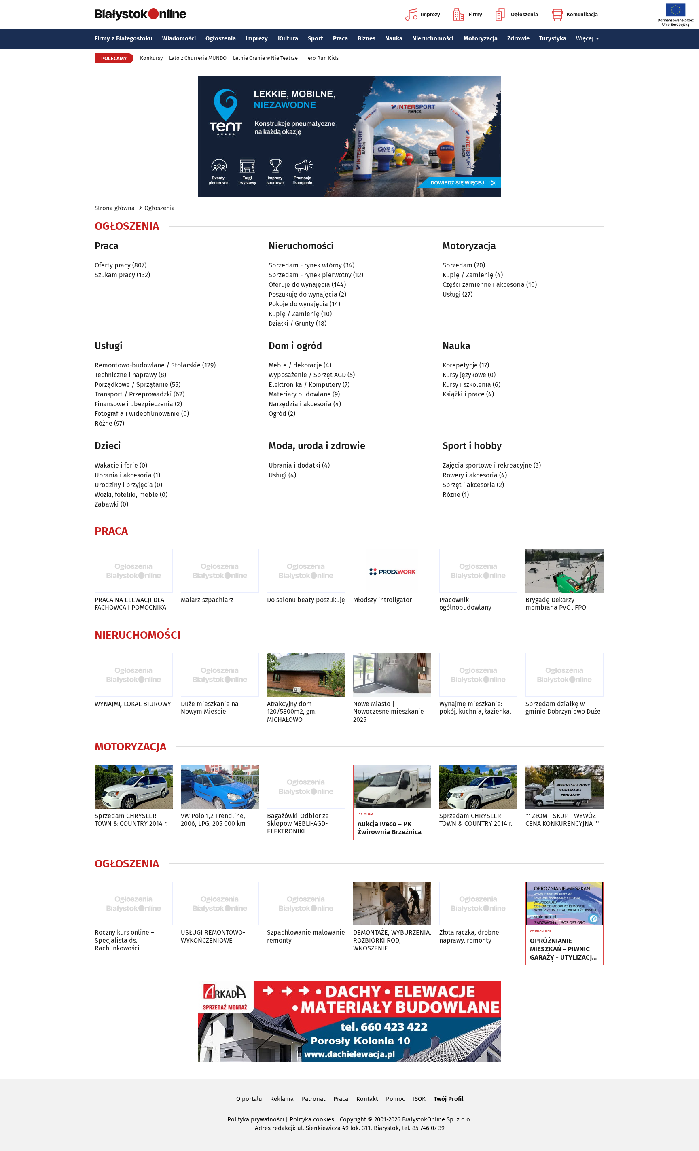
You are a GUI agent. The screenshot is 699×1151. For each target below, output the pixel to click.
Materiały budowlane (300, 394)
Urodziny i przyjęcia (124, 485)
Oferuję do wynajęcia (299, 284)
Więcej (584, 38)
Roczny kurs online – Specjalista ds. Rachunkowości (124, 940)
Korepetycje (460, 365)
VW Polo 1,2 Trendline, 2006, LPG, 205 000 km (213, 819)
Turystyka (552, 38)
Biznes (366, 38)
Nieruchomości (432, 38)
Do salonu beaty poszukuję (306, 600)
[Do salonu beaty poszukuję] (306, 571)
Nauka (393, 38)
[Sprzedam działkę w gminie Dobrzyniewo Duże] (564, 675)
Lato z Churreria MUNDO (198, 58)
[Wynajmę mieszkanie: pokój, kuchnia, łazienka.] (478, 675)
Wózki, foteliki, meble (126, 494)
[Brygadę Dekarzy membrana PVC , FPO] (564, 571)
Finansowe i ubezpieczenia (134, 404)
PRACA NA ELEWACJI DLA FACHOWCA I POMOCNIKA (130, 603)
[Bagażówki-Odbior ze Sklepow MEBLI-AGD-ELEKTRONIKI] (306, 787)
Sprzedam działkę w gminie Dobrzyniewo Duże (563, 707)
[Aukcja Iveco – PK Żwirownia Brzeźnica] (392, 787)
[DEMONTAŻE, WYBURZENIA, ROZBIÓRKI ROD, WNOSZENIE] (392, 904)
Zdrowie (518, 38)
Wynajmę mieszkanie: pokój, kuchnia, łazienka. (475, 707)
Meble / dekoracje (295, 365)
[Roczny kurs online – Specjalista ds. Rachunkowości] (134, 904)
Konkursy (151, 58)
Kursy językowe (464, 375)
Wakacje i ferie (116, 465)
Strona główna (115, 208)
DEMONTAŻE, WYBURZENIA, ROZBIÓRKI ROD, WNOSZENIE (392, 940)
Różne (103, 423)
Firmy (475, 14)
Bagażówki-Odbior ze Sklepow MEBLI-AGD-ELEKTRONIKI (298, 823)
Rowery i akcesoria (470, 475)
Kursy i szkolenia (467, 384)
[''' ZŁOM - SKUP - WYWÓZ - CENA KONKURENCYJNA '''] (564, 787)
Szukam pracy (115, 275)
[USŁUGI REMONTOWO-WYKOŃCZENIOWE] (220, 904)
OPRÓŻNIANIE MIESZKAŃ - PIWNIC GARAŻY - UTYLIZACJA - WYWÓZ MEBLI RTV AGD (563, 949)
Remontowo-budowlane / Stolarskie (148, 365)
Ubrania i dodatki (294, 465)
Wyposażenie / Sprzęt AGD (307, 375)
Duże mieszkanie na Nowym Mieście (210, 707)
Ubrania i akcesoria (123, 475)
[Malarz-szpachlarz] (220, 571)
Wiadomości (179, 38)
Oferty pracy (113, 265)
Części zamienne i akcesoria (484, 284)
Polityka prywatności (255, 1119)
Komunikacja (582, 14)
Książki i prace (464, 394)
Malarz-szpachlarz (207, 600)
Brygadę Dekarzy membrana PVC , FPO (555, 603)
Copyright (353, 1119)
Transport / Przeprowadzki (133, 394)
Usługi (452, 294)
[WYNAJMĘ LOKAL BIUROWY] (134, 675)
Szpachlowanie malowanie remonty (306, 936)
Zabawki (107, 504)
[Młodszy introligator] (392, 571)
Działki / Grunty (291, 323)
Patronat (313, 1098)
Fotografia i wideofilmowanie (137, 414)
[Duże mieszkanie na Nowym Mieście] (220, 675)
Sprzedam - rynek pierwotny (310, 275)
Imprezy (430, 14)
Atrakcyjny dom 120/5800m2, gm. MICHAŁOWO (292, 711)
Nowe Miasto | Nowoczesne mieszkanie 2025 (388, 711)
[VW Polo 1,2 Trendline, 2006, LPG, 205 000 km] (220, 787)
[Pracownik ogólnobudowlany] (478, 571)
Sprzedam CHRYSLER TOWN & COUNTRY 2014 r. (131, 819)
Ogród (277, 414)
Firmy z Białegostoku (124, 38)
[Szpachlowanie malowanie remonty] (306, 904)
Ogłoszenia (524, 14)
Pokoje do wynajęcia (298, 304)
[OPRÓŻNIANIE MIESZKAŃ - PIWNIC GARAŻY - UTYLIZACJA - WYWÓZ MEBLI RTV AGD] (564, 904)
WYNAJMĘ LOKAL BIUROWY (133, 704)
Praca (340, 38)
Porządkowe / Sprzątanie (131, 384)
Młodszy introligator (382, 600)
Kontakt (367, 1098)
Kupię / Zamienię (294, 314)
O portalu (249, 1098)
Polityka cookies (312, 1119)
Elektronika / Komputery (305, 384)
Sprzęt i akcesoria (469, 485)
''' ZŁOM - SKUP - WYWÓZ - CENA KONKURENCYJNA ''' (562, 819)
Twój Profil (448, 1098)
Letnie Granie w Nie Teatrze (265, 58)
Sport (315, 38)
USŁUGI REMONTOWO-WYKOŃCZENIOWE (213, 936)
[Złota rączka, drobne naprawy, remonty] (478, 904)
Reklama (282, 1098)
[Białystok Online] (140, 14)
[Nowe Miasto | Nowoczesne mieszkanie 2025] (392, 675)
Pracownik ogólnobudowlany (465, 603)
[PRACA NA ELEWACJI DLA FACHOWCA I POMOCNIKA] (134, 571)
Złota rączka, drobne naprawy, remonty (469, 936)
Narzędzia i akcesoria (300, 404)
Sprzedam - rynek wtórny (305, 265)
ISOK (419, 1098)
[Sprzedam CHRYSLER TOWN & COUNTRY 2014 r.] (134, 787)
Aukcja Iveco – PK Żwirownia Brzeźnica (390, 828)
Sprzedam (457, 265)
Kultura (288, 38)
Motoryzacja (481, 38)
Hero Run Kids (321, 58)
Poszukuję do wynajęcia (303, 294)
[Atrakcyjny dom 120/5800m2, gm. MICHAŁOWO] (306, 675)
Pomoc (395, 1098)
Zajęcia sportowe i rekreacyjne (487, 465)
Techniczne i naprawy (126, 375)
